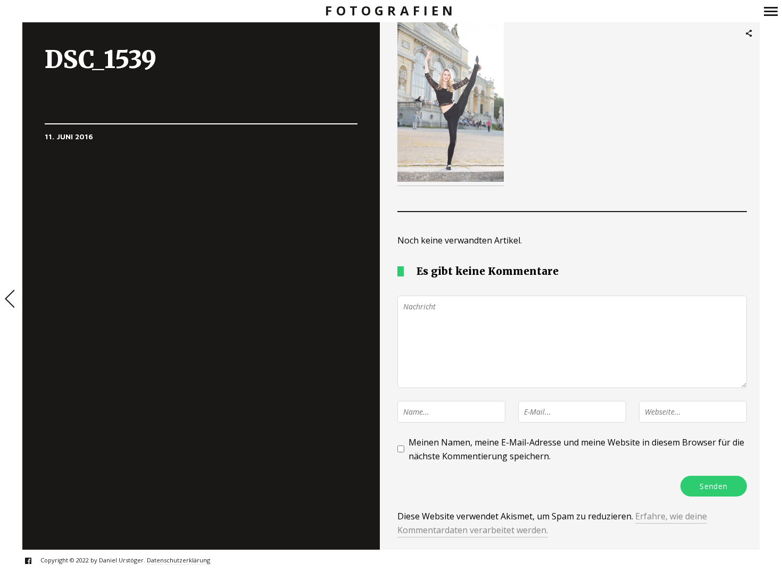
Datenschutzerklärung (178, 560)
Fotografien (390, 11)
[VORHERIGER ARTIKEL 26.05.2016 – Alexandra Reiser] (11, 300)
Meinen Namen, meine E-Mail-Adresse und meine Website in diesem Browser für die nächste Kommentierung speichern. (576, 449)
